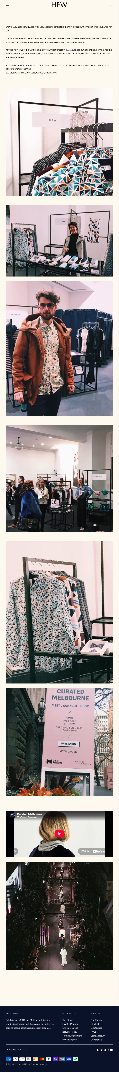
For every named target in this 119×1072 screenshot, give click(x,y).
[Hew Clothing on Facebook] (98, 1050)
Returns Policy (69, 1031)
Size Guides (96, 1027)
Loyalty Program (70, 1024)
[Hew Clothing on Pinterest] (105, 1050)
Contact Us (96, 1039)
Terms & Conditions (72, 1035)
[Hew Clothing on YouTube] (111, 1050)
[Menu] (7, 4)
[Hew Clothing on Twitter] (101, 1050)
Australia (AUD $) (15, 1049)
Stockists (95, 1024)
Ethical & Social (70, 1027)
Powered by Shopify (39, 1064)
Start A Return (98, 1035)
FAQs (93, 1031)
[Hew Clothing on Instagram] (108, 1050)
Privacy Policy (69, 1039)
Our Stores (96, 1020)
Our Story (67, 1020)
